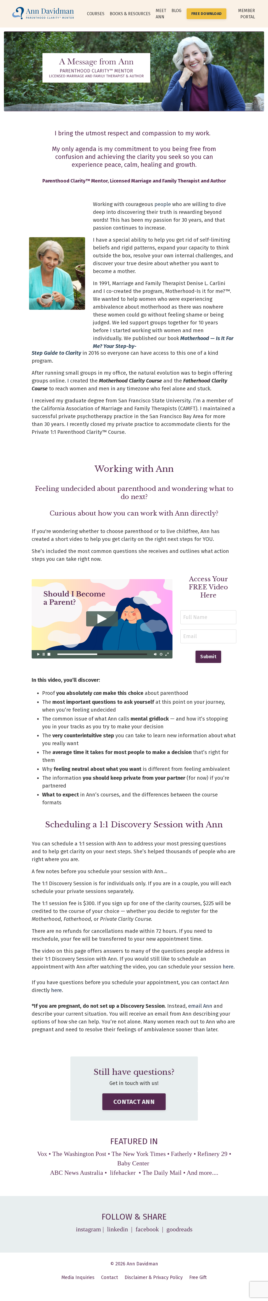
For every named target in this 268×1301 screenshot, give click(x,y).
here (228, 967)
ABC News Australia (76, 1172)
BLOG (176, 10)
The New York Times (138, 1153)
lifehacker (123, 1172)
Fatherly (181, 1153)
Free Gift (198, 1277)
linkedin (118, 1229)
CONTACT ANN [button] (134, 1101)
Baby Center (134, 1163)
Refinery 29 (212, 1153)
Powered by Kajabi (134, 1288)
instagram (88, 1229)
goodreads (179, 1229)
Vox (42, 1153)
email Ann (200, 1006)
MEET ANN (161, 13)
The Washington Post (79, 1153)
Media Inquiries (78, 1277)
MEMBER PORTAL (246, 13)
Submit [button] (208, 657)
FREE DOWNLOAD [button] (206, 14)
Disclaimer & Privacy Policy (154, 1277)
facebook (147, 1229)
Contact (109, 1277)
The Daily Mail (162, 1172)
